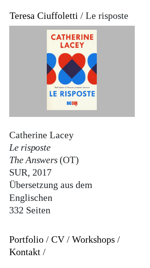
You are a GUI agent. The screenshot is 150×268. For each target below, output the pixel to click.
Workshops (93, 239)
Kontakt (24, 252)
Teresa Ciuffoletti (44, 15)
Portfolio (26, 239)
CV (57, 239)
